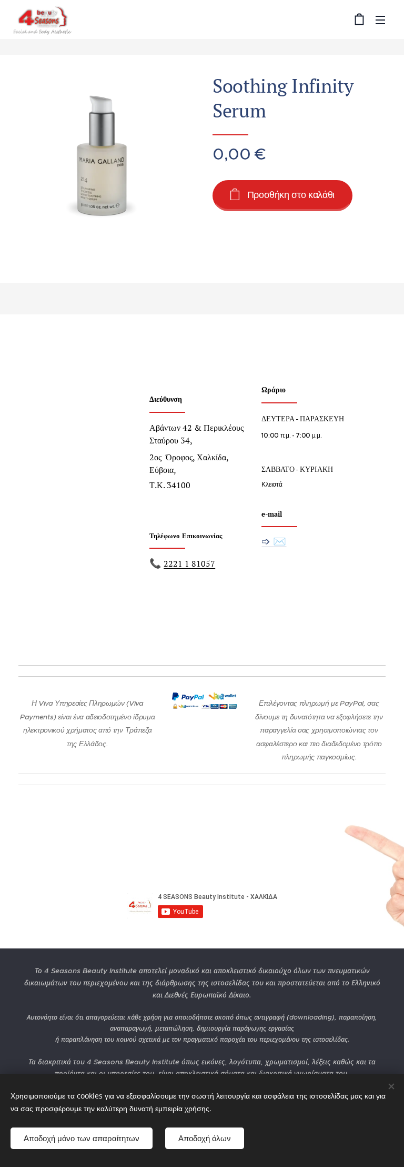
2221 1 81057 (189, 563)
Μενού (380, 19)
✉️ (279, 541)
